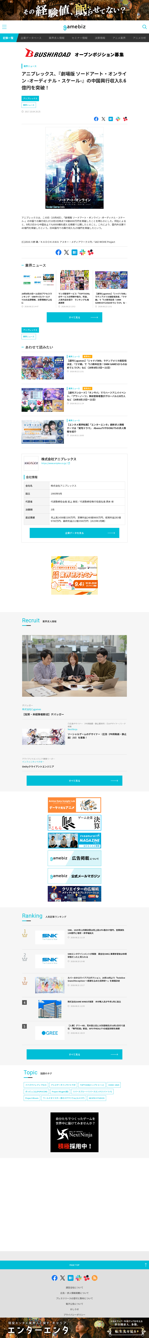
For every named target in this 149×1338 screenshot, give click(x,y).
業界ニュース (30, 66)
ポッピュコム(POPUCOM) (36, 1091)
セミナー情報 (79, 38)
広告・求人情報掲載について (74, 1292)
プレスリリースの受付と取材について (74, 1298)
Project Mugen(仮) (60, 1091)
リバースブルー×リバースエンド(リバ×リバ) (92, 1091)
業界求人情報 (56, 38)
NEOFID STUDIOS (96, 1098)
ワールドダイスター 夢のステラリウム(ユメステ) (64, 1098)
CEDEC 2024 (113, 1084)
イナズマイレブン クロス (36, 1084)
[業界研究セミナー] (74, 575)
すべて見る (74, 317)
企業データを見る (74, 533)
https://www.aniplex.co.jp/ (54, 463)
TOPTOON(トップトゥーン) (92, 1084)
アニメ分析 (139, 38)
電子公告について (74, 1303)
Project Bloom (32, 1098)
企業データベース (31, 38)
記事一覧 (8, 38)
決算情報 (100, 38)
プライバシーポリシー (74, 1314)
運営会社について (74, 1287)
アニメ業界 (119, 38)
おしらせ (74, 1309)
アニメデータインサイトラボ (63, 1084)
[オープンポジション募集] (74, 53)
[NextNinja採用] (74, 1132)
